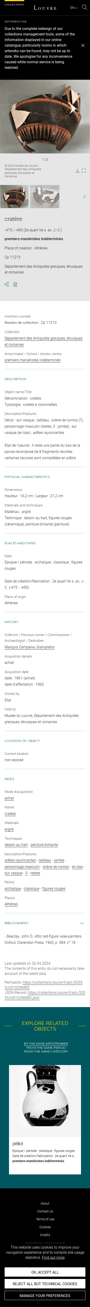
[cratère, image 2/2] (44, 196)
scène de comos (56, 867)
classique (31, 888)
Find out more (53, 1257)
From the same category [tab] (46, 1051)
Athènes (11, 904)
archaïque (13, 888)
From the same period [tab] (46, 1047)
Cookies (45, 1227)
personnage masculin (22, 867)
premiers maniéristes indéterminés (34, 239)
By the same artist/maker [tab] (46, 1043)
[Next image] (82, 196)
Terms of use (45, 1219)
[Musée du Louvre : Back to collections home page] (45, 7)
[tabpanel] (45, 1120)
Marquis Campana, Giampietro (29, 647)
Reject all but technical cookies (45, 1284)
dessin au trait (16, 845)
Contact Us (45, 1211)
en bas (77, 867)
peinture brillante (44, 845)
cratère (10, 813)
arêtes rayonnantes (20, 860)
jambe (59, 860)
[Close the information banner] (83, 45)
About (45, 1203)
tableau (45, 860)
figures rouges (53, 888)
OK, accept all (45, 1272)
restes (35, 873)
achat (9, 798)
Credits (45, 1235)
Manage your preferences (45, 1296)
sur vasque (13, 873)
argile (9, 829)
